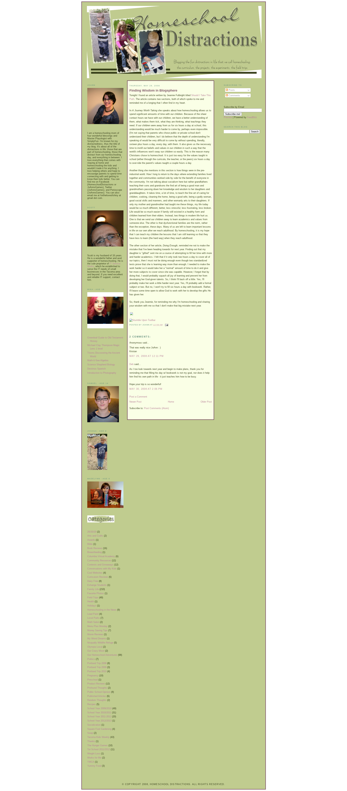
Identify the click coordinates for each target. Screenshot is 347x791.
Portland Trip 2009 (96, 667)
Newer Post (135, 401)
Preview (228, 117)
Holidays (91, 605)
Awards (91, 540)
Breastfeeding (94, 552)
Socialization (94, 724)
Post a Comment (138, 396)
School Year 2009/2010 (99, 708)
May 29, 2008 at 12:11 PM (146, 356)
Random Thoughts (96, 700)
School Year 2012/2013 (99, 720)
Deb (131, 364)
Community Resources (99, 560)
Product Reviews (96, 683)
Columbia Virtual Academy (101, 556)
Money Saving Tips (97, 630)
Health (90, 601)
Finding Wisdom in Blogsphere (153, 90)
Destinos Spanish (96, 368)
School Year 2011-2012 (99, 716)
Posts (231, 90)
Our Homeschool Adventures (102, 655)
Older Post (206, 401)
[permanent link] (142, 320)
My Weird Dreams (96, 638)
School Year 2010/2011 (99, 712)
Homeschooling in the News (101, 609)
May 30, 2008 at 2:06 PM (145, 389)
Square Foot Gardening (99, 729)
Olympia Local (94, 646)
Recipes (91, 704)
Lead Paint (92, 614)
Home (171, 401)
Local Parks (93, 618)
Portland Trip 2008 (96, 663)
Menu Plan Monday (97, 626)
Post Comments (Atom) (156, 408)
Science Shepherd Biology (101, 364)
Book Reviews (94, 548)
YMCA (90, 761)
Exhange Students (97, 585)
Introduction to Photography (101, 372)
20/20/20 (91, 531)
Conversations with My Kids (102, 568)
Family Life (93, 589)
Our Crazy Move (95, 650)
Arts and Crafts (95, 535)
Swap (90, 733)
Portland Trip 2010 (96, 671)
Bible (90, 544)
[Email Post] (166, 325)
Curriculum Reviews (97, 577)
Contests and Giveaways (100, 564)
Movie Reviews (95, 634)
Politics (91, 659)
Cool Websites (94, 572)
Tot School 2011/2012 (98, 749)
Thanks (91, 741)
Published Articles (96, 696)
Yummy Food (94, 765)
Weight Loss (93, 753)
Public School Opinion (98, 692)
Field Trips (92, 597)
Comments (234, 95)
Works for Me (94, 757)
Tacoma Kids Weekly (98, 737)
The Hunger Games (97, 745)
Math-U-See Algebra (97, 360)
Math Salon (93, 622)
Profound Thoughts (97, 687)
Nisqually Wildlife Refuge (100, 642)
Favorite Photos (95, 593)
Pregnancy (92, 675)
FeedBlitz (252, 117)
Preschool (92, 679)
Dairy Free (92, 581)
